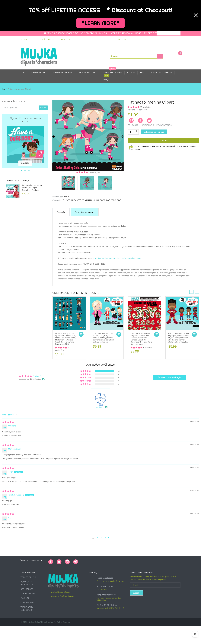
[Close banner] (196, 15)
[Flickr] (91, 560)
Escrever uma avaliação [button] (169, 377)
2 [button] (97, 537)
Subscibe (136, 593)
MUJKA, (96, 200)
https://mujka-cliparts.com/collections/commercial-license (117, 258)
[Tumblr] (98, 560)
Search (43, 108)
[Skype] (112, 560)
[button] (82, 172)
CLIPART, (67, 200)
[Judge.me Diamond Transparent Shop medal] (100, 398)
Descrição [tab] (61, 212)
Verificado (100, 407)
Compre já (163, 140)
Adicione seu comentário (138, 109)
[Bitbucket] (95, 560)
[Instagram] (67, 561)
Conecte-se (27, 39)
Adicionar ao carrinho (154, 132)
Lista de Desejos (46, 39)
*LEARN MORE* (101, 23)
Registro (121, 39)
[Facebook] (140, 120)
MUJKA (66, 196)
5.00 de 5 (37, 376)
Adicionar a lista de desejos (157, 125)
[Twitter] (149, 120)
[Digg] (115, 560)
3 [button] (101, 537)
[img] (8, 422)
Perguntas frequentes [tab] (84, 212)
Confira (25, 163)
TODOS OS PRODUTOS (110, 200)
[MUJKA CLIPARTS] (39, 56)
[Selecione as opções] (81, 334)
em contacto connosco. (145, 281)
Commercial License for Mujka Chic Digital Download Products (32, 187)
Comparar (65, 39)
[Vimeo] (105, 560)
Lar (3, 89)
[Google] (81, 560)
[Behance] (119, 560)
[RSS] (88, 560)
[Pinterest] (75, 561)
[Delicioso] (108, 560)
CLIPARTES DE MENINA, (81, 200)
